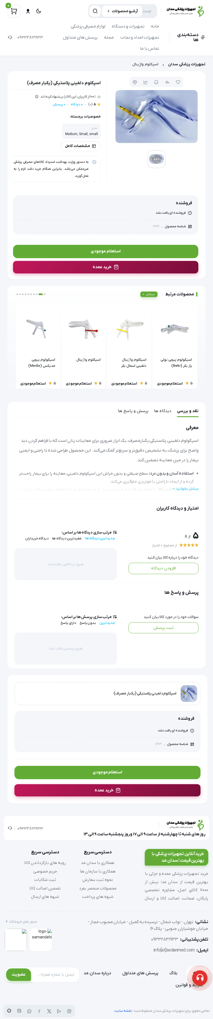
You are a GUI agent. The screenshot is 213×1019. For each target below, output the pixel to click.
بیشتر (150, 294)
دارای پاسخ (68, 623)
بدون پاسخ (88, 623)
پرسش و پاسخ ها (133, 411)
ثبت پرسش (163, 628)
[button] (44, 294)
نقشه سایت (123, 1010)
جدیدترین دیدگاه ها (100, 538)
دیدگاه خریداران (37, 538)
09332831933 (30, 37)
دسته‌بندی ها (188, 38)
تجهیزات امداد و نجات (139, 37)
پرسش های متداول (80, 37)
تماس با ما (149, 48)
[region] (106, 65)
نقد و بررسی (188, 411)
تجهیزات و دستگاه (128, 26)
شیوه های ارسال (45, 897)
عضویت (19, 974)
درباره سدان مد (97, 973)
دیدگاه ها (162, 411)
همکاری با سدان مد (97, 863)
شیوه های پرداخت (97, 897)
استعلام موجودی (106, 251)
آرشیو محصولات (125, 11)
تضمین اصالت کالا (45, 888)
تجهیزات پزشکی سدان (187, 64)
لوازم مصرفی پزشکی (88, 26)
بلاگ (173, 973)
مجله (109, 37)
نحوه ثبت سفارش (97, 880)
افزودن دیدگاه (163, 568)
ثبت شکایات (45, 880)
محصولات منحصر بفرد (97, 888)
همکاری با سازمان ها (98, 871)
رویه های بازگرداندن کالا (45, 863)
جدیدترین (107, 623)
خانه (155, 26)
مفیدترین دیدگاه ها (67, 538)
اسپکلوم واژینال (145, 64)
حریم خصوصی (45, 871)
